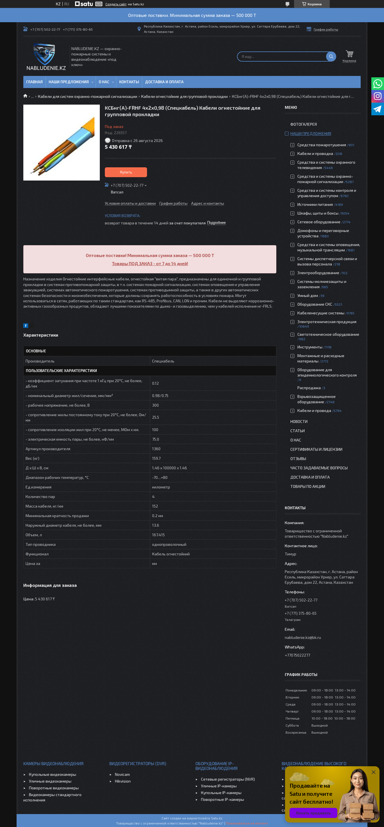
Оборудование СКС (314, 304)
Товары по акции (307, 486)
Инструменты (309, 346)
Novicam (122, 774)
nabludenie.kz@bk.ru (303, 637)
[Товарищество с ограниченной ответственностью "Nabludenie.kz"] (46, 56)
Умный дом (307, 295)
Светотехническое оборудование (328, 334)
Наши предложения (69, 82)
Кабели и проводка (315, 153)
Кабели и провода (314, 410)
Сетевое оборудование (318, 221)
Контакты (129, 82)
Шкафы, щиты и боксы (317, 213)
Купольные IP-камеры (221, 792)
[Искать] (331, 56)
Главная (34, 82)
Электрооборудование (318, 272)
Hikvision (123, 781)
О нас (104, 82)
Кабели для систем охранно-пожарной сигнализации (87, 96)
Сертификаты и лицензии (316, 449)
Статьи (297, 430)
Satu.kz (216, 818)
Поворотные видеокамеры (54, 787)
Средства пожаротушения (321, 144)
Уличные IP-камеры (219, 785)
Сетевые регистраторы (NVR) (228, 779)
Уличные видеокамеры (50, 781)
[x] (32, 326)
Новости (299, 421)
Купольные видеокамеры (52, 774)
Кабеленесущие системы (320, 312)
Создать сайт (116, 4)
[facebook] (25, 326)
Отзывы (298, 458)
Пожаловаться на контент (247, 823)
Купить (126, 172)
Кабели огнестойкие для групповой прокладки (184, 96)
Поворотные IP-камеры (222, 799)
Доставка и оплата (164, 82)
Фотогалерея (303, 124)
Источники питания (315, 204)
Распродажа (309, 387)
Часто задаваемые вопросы (319, 467)
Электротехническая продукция (326, 321)
